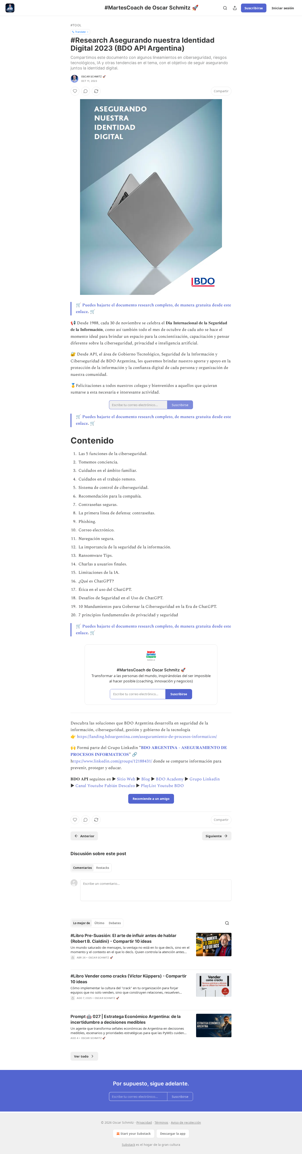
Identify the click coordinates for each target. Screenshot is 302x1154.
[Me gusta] (75, 91)
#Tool (76, 25)
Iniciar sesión (283, 8)
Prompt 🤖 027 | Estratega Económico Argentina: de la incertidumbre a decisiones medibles (126, 1019)
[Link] (64, 440)
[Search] (225, 8)
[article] (151, 949)
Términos (161, 1122)
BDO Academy (169, 779)
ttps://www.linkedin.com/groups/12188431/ (112, 761)
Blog (145, 779)
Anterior (87, 836)
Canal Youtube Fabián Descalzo (105, 786)
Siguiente (214, 836)
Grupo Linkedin (204, 779)
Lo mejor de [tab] (81, 923)
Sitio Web (126, 779)
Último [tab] (99, 923)
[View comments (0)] (85, 91)
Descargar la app (172, 1133)
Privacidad (144, 1122)
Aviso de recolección (186, 1122)
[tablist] (91, 867)
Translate (80, 31)
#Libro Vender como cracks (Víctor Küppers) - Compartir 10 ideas (129, 979)
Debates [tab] (115, 923)
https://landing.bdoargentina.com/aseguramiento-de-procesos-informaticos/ (147, 736)
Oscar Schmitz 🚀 (93, 76)
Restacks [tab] (102, 868)
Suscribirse (254, 8)
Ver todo (81, 1056)
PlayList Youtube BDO (162, 786)
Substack (128, 1144)
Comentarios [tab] (82, 868)
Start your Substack (135, 1133)
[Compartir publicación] (234, 8)
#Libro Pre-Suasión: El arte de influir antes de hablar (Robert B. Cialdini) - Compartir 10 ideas (123, 938)
